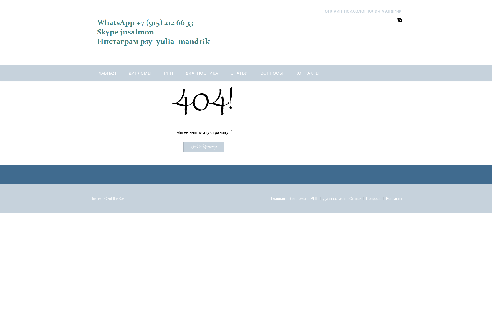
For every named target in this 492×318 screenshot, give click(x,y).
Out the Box (115, 198)
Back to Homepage (204, 147)
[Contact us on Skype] (399, 20)
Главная (106, 73)
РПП (168, 73)
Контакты (307, 73)
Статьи (239, 73)
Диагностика (202, 73)
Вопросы (272, 73)
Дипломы (140, 73)
